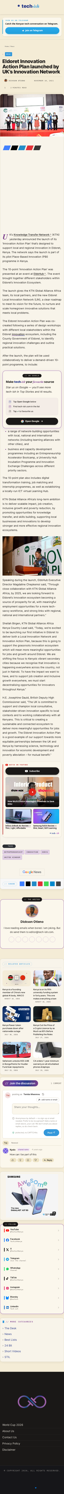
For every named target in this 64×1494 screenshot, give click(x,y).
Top (5, 1143)
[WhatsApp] (46, 883)
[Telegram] (52, 883)
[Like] (13, 1160)
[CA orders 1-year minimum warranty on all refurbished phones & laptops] (47, 1050)
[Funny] (28, 1160)
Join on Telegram (34, 30)
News (12, 46)
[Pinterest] (29, 148)
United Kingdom (12, 857)
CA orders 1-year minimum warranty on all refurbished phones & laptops (46, 1064)
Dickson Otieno (17, 81)
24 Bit (8, 1345)
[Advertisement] (32, 196)
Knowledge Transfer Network (31, 234)
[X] (13, 148)
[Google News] (32, 872)
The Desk (10, 1328)
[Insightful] (20, 1160)
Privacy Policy (11, 1443)
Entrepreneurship (13, 852)
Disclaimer (8, 1449)
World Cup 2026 (12, 1424)
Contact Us (9, 1437)
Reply (49, 1160)
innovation (18, 334)
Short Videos (13, 1351)
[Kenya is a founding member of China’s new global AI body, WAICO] (16, 978)
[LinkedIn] (21, 148)
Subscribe (34, 771)
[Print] (58, 883)
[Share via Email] (36, 148)
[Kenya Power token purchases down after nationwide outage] (16, 1014)
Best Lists (11, 1339)
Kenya (45, 852)
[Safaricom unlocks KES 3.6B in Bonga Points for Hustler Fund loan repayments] (16, 1050)
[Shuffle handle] (43, 1094)
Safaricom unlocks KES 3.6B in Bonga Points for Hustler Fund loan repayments (15, 1064)
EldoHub (39, 273)
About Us (8, 1431)
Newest (14, 1143)
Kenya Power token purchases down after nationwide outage (12, 1028)
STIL (7, 1357)
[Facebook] (6, 148)
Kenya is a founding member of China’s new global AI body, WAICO (13, 992)
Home (6, 46)
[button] (32, 792)
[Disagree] (36, 1160)
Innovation (32, 852)
